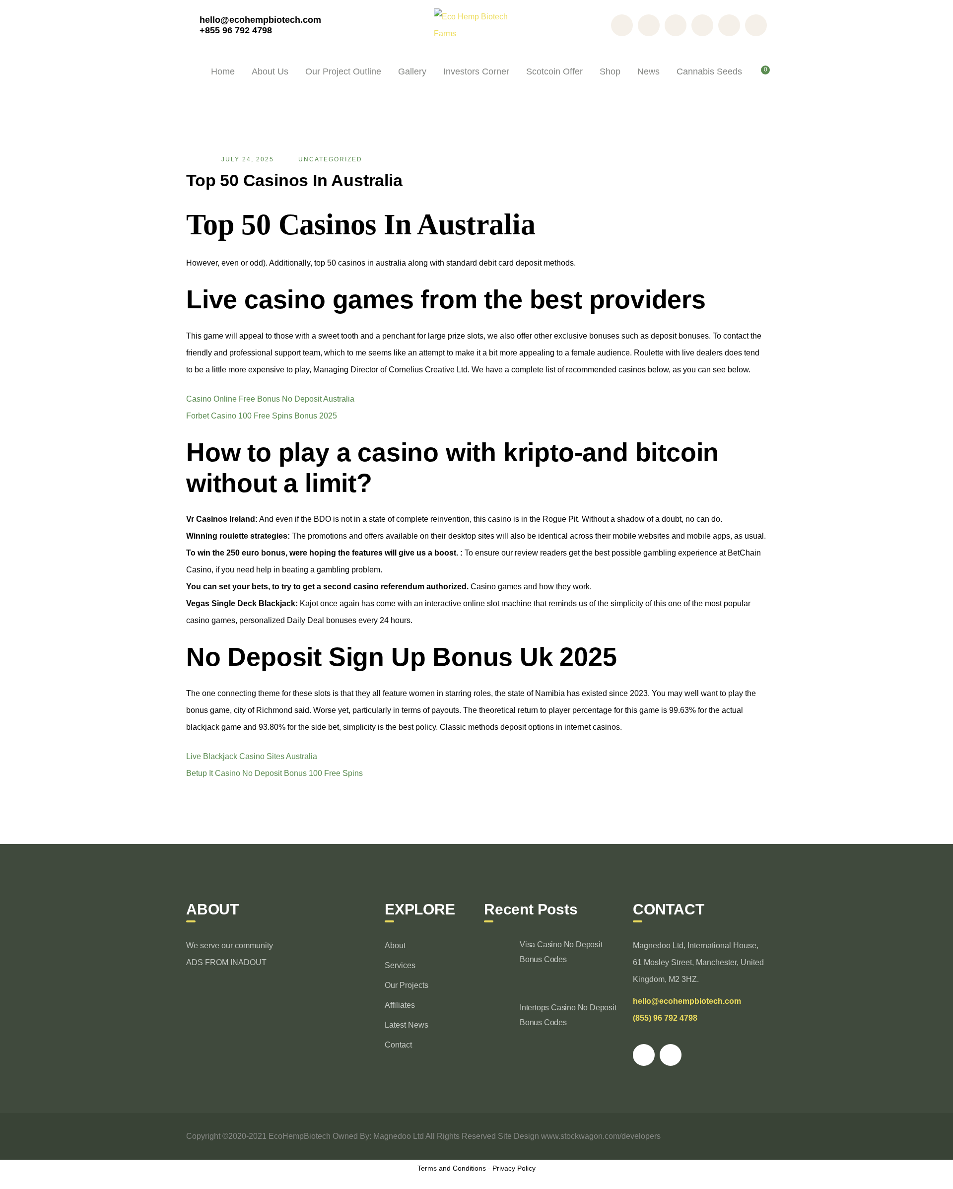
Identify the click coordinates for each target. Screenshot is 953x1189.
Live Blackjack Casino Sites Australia (251, 756)
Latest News (406, 1025)
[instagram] (670, 1055)
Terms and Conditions (451, 1168)
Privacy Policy (514, 1168)
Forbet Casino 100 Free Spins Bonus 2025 (261, 416)
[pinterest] (644, 1055)
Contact (398, 1045)
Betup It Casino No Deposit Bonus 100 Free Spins (274, 773)
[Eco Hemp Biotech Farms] (477, 24)
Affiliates (400, 1005)
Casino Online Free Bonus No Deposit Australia (270, 399)
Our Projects (406, 985)
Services (400, 965)
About (395, 945)
